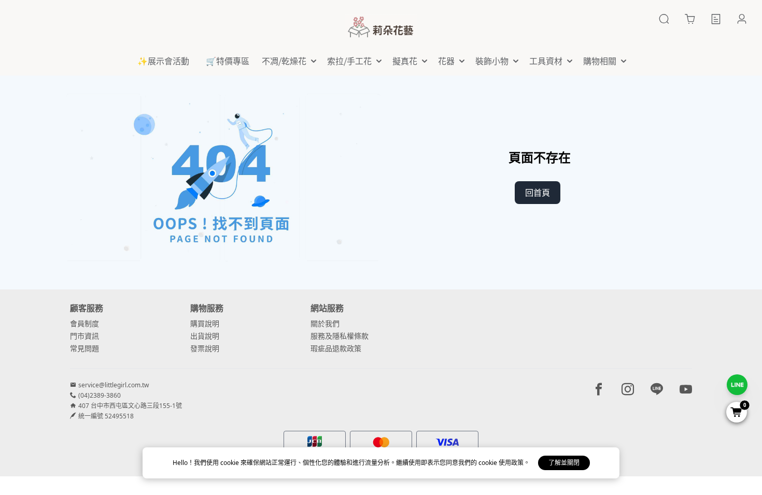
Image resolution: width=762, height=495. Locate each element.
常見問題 (84, 348)
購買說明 (204, 323)
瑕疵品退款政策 (336, 348)
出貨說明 (204, 336)
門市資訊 (84, 336)
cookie (230, 462)
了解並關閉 (564, 462)
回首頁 (537, 192)
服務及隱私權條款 (340, 336)
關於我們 (325, 323)
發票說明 (204, 348)
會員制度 (84, 323)
